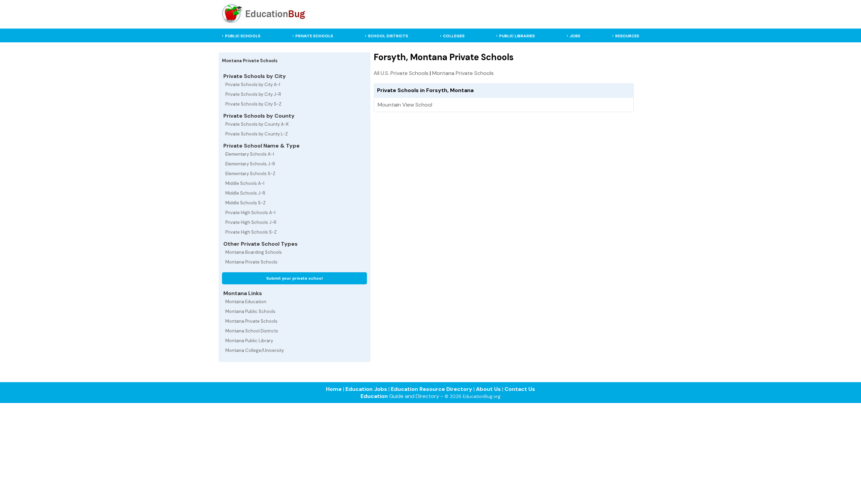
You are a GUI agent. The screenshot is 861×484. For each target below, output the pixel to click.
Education (374, 396)
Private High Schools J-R (250, 222)
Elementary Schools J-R (250, 164)
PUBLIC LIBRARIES (517, 36)
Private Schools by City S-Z (253, 104)
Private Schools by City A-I (252, 84)
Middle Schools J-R (245, 193)
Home (334, 389)
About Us (488, 389)
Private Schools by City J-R (253, 94)
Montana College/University (254, 350)
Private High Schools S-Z (251, 232)
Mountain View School (405, 104)
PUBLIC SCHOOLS (242, 36)
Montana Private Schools (251, 262)
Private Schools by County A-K (257, 124)
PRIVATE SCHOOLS (314, 36)
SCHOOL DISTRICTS (388, 36)
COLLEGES (453, 36)
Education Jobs (366, 389)
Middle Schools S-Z (245, 203)
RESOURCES (627, 36)
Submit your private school (294, 278)
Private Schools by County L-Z (256, 134)
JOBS (575, 36)
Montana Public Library (249, 341)
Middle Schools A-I (244, 183)
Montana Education (245, 302)
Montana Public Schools (250, 311)
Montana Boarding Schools (253, 252)
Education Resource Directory (431, 389)
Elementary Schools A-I (249, 154)
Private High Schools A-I (250, 212)
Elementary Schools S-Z (250, 173)
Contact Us (519, 389)
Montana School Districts (251, 331)
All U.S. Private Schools (401, 73)
